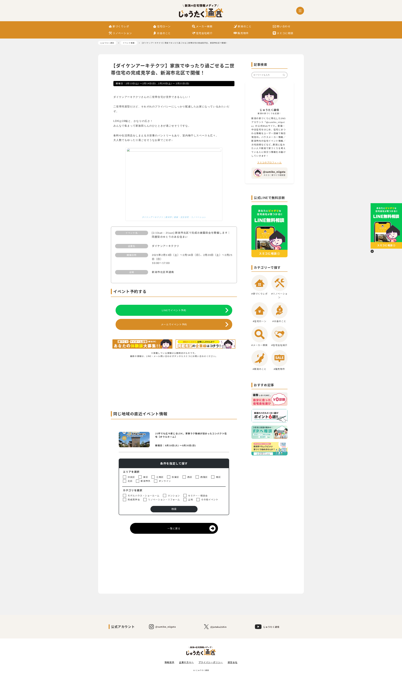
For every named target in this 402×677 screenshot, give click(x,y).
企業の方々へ (186, 662)
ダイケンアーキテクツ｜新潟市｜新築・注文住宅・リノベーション (174, 217)
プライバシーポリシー (210, 662)
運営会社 (232, 662)
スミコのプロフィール (269, 162)
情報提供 (169, 662)
